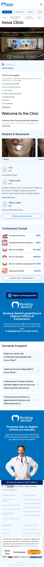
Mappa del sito (22, 562)
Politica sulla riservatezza (32, 533)
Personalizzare (19, 552)
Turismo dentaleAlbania (11, 505)
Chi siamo (7, 12)
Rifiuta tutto (7, 552)
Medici (30, 12)
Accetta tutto (34, 552)
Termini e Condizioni (30, 529)
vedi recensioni (7, 68)
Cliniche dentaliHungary (32, 499)
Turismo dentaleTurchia (11, 509)
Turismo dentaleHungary (8, 500)
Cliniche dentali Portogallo (15, 17)
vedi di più (6, 107)
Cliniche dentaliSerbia (31, 515)
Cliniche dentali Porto (29, 17)
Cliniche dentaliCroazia (32, 511)
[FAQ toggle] (22, 357)
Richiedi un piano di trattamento (22, 482)
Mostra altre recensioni (22, 216)
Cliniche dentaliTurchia (32, 507)
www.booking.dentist (18, 565)
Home (4, 17)
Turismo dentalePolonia (11, 519)
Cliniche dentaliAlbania (32, 503)
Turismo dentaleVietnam (8, 514)
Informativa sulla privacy (28, 546)
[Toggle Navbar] (41, 4)
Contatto (5, 533)
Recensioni (19, 12)
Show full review (8, 197)
